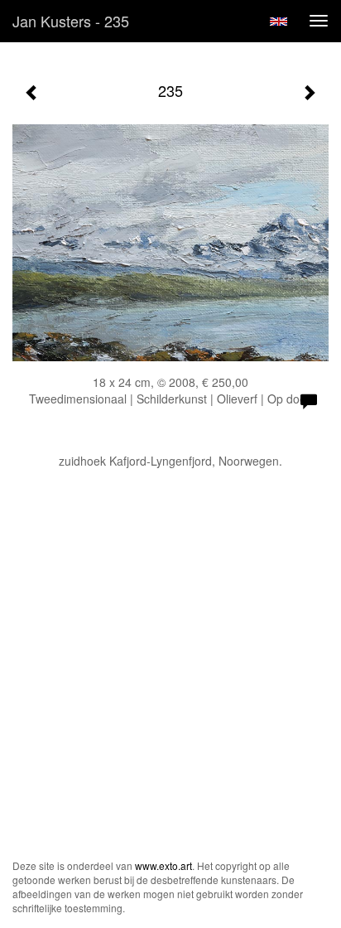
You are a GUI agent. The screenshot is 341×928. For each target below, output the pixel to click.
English (278, 22)
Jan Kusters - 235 (70, 20)
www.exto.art (163, 865)
